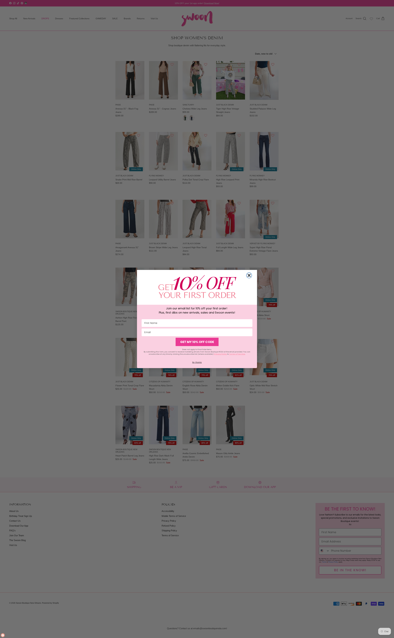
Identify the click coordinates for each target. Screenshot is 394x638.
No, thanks (197, 362)
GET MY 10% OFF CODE (197, 342)
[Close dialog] (249, 275)
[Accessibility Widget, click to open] (3, 635)
